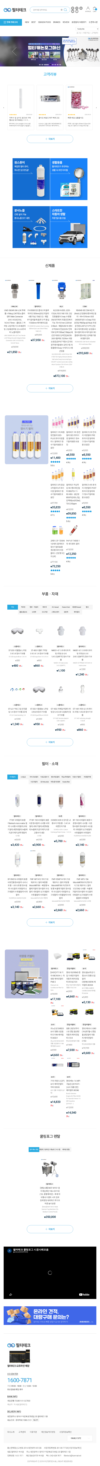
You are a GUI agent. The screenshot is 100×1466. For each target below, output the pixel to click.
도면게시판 (93, 22)
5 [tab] (53, 64)
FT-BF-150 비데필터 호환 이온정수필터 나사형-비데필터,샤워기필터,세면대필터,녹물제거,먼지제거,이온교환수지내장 (39, 826)
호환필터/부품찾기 (79, 22)
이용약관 (33, 1432)
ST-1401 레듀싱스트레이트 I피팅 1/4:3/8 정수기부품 (82, 712)
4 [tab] (48, 64)
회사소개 (10, 1432)
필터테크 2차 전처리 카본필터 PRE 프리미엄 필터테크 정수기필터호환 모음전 (89, 438)
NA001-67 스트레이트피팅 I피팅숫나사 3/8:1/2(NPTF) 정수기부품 (82, 655)
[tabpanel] (50, 51)
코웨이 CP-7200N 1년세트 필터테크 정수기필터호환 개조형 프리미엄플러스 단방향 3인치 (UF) (57, 549)
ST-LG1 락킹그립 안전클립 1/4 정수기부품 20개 (17, 710)
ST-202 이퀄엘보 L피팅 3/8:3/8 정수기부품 (39, 710)
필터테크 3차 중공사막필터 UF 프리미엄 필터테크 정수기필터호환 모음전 (57, 491)
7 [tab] (58, 64)
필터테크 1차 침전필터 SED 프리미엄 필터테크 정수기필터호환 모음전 (73, 438)
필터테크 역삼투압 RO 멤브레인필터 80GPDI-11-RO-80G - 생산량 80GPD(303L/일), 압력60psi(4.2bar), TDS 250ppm (73, 494)
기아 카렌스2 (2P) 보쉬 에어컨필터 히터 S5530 (57, 1084)
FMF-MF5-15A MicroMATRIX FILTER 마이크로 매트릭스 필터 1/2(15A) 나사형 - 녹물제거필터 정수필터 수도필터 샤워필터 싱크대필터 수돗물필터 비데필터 (82, 888)
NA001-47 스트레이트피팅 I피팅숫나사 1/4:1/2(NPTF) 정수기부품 (60, 655)
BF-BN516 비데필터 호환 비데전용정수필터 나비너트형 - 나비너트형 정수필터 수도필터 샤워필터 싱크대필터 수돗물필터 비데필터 (17, 887)
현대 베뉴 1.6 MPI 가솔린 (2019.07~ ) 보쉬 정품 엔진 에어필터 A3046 (73, 1085)
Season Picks (44, 22)
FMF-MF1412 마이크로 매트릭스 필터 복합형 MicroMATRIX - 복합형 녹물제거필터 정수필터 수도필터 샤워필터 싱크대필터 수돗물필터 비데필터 (39, 887)
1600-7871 (19, 1380)
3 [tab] (45, 64)
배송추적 (35, 1420)
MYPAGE (88, 11)
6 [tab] (55, 64)
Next (86, 51)
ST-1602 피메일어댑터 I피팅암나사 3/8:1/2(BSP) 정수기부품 (61, 712)
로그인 (79, 33)
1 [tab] (40, 64)
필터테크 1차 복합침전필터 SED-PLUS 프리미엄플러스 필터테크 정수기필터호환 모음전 (57, 440)
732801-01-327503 (22, 1401)
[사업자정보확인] (74, 1448)
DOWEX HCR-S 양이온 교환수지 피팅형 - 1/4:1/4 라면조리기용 (61, 823)
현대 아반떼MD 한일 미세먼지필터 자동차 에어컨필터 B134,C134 (73, 977)
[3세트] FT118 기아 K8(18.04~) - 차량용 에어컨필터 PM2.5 (57, 977)
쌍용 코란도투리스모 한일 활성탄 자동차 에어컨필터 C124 (72, 1033)
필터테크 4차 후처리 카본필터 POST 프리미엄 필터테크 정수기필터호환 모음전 (89, 491)
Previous (14, 51)
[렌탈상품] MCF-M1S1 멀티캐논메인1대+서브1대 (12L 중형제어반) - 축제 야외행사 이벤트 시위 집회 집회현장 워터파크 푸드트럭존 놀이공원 (50, 1196)
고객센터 (94, 33)
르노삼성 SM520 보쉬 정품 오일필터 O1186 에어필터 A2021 (57, 1033)
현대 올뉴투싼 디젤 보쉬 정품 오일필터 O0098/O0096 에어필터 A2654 (89, 978)
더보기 (52, 139)
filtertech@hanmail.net (72, 1455)
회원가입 (86, 33)
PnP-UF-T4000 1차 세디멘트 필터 (73, 542)
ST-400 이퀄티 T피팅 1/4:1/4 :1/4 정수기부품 (39, 652)
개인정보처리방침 (48, 1432)
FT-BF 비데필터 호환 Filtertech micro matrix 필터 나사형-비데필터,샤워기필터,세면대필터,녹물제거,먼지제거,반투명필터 (17, 826)
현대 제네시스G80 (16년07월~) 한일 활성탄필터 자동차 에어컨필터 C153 (89, 1034)
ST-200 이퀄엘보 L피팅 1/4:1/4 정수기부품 (17, 652)
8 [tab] (60, 64)
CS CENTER (12, 1374)
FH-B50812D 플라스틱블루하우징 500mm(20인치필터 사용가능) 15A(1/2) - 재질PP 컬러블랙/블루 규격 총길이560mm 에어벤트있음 (38, 316)
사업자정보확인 (65, 1432)
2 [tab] (42, 64)
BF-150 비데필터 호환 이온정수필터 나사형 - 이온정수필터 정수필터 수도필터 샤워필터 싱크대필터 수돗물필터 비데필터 (82, 826)
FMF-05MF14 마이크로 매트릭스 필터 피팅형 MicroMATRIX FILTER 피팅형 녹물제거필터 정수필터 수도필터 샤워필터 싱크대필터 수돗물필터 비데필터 (61, 888)
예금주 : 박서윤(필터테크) (17, 1404)
